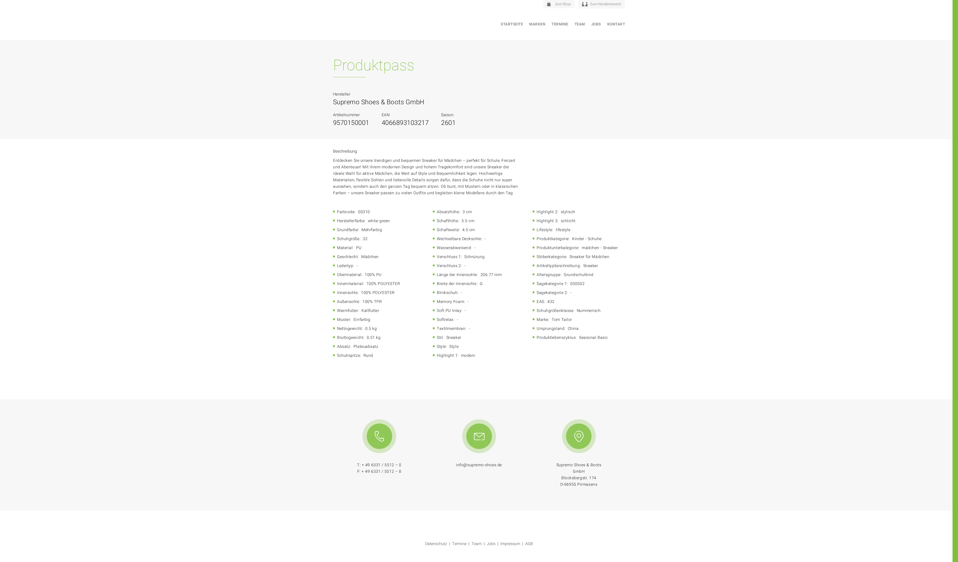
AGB (529, 544)
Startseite (512, 24)
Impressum (510, 544)
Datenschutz (436, 544)
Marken (537, 24)
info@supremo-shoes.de (479, 465)
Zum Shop (563, 4)
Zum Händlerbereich (605, 4)
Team (580, 24)
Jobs (596, 24)
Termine (560, 24)
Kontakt (616, 24)
